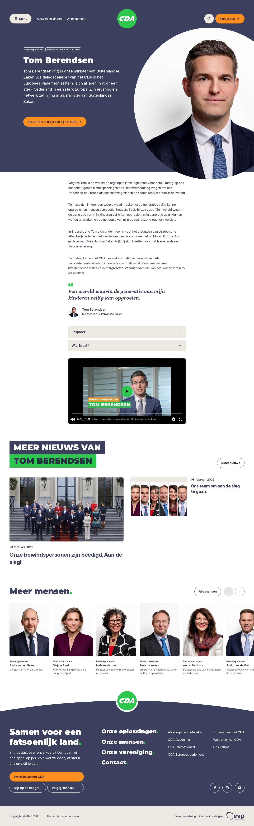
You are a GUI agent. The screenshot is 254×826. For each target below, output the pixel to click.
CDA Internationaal (181, 747)
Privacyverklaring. (185, 816)
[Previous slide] (228, 591)
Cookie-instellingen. (211, 816)
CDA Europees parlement (186, 754)
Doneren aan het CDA (228, 732)
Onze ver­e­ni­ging (128, 752)
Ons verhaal (221, 747)
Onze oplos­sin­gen (130, 731)
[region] (127, 391)
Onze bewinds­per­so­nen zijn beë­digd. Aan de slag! (66, 558)
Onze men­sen (123, 741)
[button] (72, 419)
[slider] (127, 413)
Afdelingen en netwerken (185, 732)
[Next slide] (239, 591)
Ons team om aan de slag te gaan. (215, 488)
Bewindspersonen (33, 49)
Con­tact (115, 762)
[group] (29, 637)
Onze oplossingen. (49, 18)
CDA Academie (179, 739)
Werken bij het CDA (227, 739)
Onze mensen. (76, 18)
